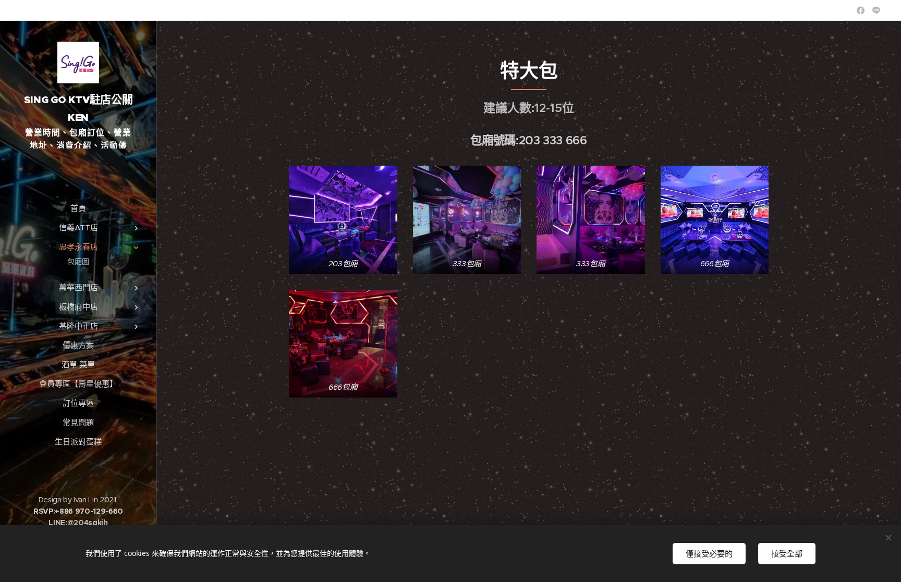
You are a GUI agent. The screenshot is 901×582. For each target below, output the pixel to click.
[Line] (876, 10)
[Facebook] (860, 10)
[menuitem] (78, 208)
